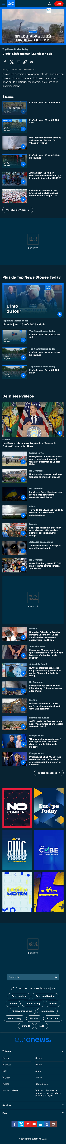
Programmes (41, 1084)
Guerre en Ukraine (44, 996)
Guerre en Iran (19, 996)
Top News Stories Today (15, 320)
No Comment (36, 470)
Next (4, 1071)
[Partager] (18, 61)
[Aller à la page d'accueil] (11, 3)
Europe (6, 1058)
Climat (32, 506)
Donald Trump (33, 1003)
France (13, 1003)
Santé (38, 1071)
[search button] (56, 977)
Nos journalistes (10, 1090)
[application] (33, 26)
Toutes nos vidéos (47, 772)
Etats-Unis (52, 1018)
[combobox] (33, 977)
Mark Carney (14, 1018)
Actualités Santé (38, 664)
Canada (26, 1026)
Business (6, 1064)
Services (6, 1105)
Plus (4, 1113)
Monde (6, 439)
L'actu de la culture (39, 717)
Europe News (36, 453)
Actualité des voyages (41, 542)
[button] (17, 210)
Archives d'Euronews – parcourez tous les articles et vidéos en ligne (48, 1093)
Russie (52, 1003)
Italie (41, 1026)
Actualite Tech (37, 646)
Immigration (47, 1011)
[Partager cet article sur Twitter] (11, 61)
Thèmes (6, 1051)
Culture (38, 1077)
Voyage (6, 1077)
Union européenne (22, 1011)
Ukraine (34, 1018)
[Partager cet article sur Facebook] (4, 61)
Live (59, 3)
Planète (38, 1064)
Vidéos (5, 1084)
